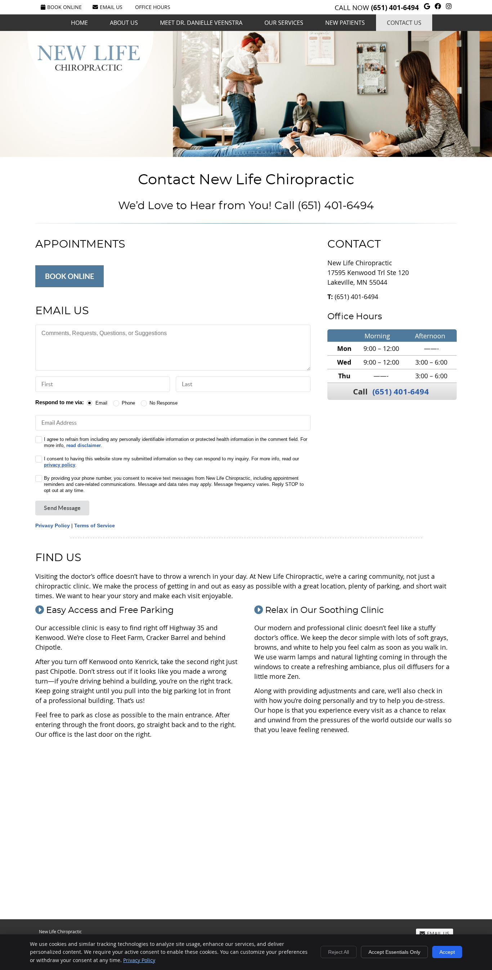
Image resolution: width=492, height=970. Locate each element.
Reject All (338, 952)
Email (101, 403)
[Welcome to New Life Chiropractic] (88, 68)
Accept (447, 952)
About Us (124, 23)
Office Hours (152, 7)
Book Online (64, 7)
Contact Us (404, 23)
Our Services (283, 23)
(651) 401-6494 (395, 7)
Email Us (111, 7)
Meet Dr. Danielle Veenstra (201, 23)
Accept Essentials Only (394, 952)
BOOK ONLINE (69, 276)
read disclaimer (83, 445)
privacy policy (59, 465)
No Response (163, 403)
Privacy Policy (52, 525)
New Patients (345, 23)
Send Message (62, 508)
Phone (128, 403)
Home (79, 23)
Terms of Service (94, 525)
